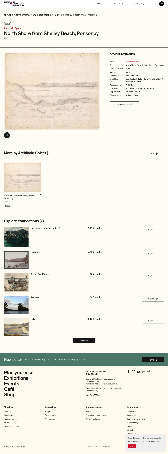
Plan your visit (19, 372)
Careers (130, 426)
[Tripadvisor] (143, 371)
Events (11, 383)
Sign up (151, 359)
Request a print (123, 104)
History (7, 422)
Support (48, 411)
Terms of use (20, 447)
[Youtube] (138, 371)
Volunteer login (133, 422)
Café (9, 389)
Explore (151, 230)
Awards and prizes (93, 419)
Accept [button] (132, 446)
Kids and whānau (93, 411)
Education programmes (96, 415)
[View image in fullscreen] (7, 135)
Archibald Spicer (13, 28)
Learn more (155, 441)
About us (7, 411)
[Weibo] (148, 371)
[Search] (156, 3)
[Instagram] (133, 371)
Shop (10, 394)
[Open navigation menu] (161, 3)
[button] (22, 184)
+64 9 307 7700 (93, 395)
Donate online (51, 415)
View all (151, 153)
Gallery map (132, 411)
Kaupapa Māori (10, 419)
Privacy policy (9, 447)
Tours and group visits (136, 419)
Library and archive (11, 426)
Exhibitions (16, 378)
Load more (84, 340)
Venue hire (131, 430)
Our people (8, 415)
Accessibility (132, 415)
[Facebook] (128, 371)
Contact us (131, 433)
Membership (50, 419)
